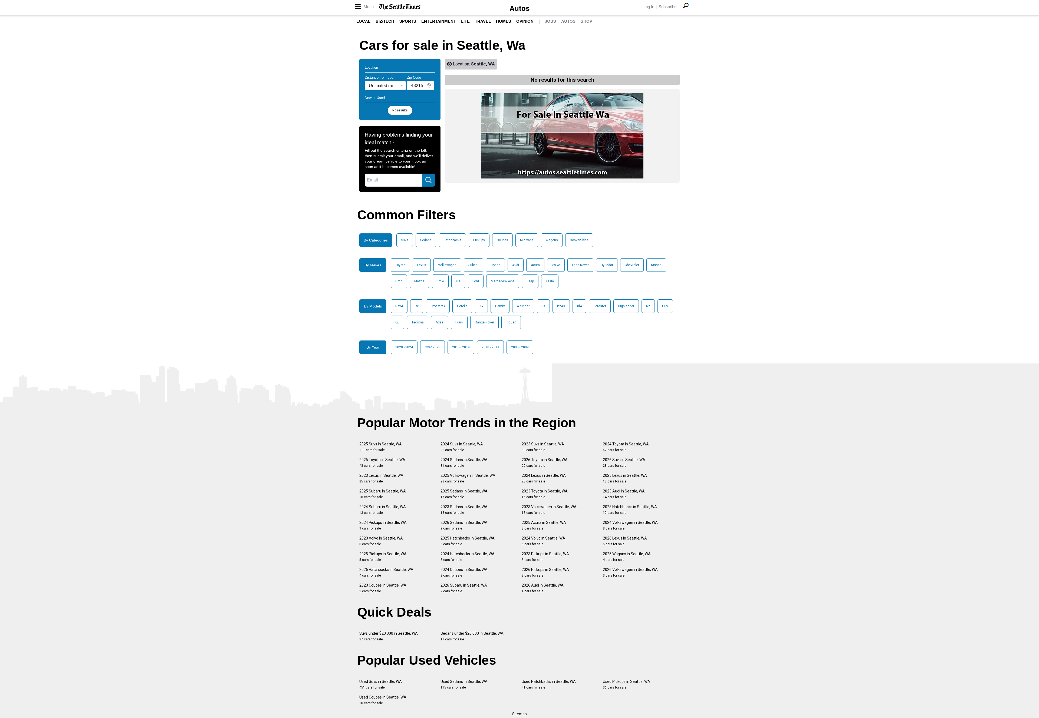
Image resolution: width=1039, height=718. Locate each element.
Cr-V (665, 306)
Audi (515, 265)
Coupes (502, 240)
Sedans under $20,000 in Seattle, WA (472, 636)
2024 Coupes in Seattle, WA (464, 572)
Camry (500, 306)
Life (465, 21)
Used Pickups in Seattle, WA (626, 684)
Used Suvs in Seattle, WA (380, 684)
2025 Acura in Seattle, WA (544, 525)
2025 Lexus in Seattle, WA (625, 478)
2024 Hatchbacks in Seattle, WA (467, 557)
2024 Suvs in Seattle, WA (461, 447)
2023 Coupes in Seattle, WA (382, 588)
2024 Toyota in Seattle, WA (626, 447)
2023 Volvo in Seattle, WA (381, 541)
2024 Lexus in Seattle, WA (544, 478)
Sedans (426, 240)
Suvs (404, 240)
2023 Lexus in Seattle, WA (381, 478)
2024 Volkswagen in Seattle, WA (630, 525)
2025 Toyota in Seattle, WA (382, 463)
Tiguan (511, 322)
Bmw (440, 281)
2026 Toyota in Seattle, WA (545, 463)
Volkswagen (447, 265)
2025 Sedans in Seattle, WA (464, 494)
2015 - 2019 (461, 347)
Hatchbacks (452, 240)
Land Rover (580, 265)
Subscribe (667, 6)
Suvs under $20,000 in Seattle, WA (388, 636)
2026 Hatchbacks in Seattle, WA (386, 572)
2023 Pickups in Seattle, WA (545, 557)
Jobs (550, 21)
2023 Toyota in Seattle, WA (545, 494)
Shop (586, 21)
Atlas (439, 322)
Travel (483, 21)
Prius (459, 322)
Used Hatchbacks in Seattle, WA (549, 684)
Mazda (419, 281)
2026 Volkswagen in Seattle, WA (630, 572)
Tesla (550, 281)
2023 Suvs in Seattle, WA (543, 447)
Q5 (397, 322)
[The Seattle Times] (399, 7)
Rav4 (399, 306)
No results (400, 110)
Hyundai (607, 265)
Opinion (525, 21)
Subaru (473, 265)
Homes (503, 21)
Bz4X (561, 306)
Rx (417, 306)
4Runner (523, 306)
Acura (535, 265)
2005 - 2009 (520, 347)
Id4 (579, 306)
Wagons (551, 240)
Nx (481, 306)
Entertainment (438, 21)
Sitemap (519, 714)
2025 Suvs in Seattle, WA (380, 447)
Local (363, 21)
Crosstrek (437, 306)
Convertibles (579, 240)
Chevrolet (632, 265)
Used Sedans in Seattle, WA (464, 684)
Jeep (530, 281)
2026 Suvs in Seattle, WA (624, 463)
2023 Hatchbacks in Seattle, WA (630, 510)
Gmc (398, 281)
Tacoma (418, 322)
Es (543, 306)
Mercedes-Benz (503, 281)
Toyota (400, 265)
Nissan (656, 265)
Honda (495, 265)
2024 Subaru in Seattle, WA (382, 510)
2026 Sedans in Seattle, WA (464, 525)
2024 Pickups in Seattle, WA (383, 525)
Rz (648, 306)
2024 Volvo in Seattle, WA (543, 541)
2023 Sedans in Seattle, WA (464, 510)
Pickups (479, 240)
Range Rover (484, 322)
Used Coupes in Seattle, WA (382, 700)
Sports (407, 21)
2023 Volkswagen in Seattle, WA (549, 510)
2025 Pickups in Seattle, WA (383, 557)
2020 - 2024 (404, 347)
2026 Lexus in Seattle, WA (625, 541)
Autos (519, 8)
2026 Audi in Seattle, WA (543, 588)
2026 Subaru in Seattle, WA (463, 588)
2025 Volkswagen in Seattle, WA (467, 478)
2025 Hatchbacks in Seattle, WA (467, 541)
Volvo (556, 265)
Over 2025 (432, 347)
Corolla (462, 306)
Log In (648, 6)
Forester (600, 306)
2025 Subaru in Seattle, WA (382, 494)
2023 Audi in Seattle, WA (624, 494)
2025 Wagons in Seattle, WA (627, 557)
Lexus (421, 265)
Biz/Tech (385, 21)
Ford (475, 281)
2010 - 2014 (490, 347)
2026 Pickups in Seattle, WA (545, 572)
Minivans (527, 240)
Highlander (626, 306)
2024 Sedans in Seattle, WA (464, 463)
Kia (458, 281)
